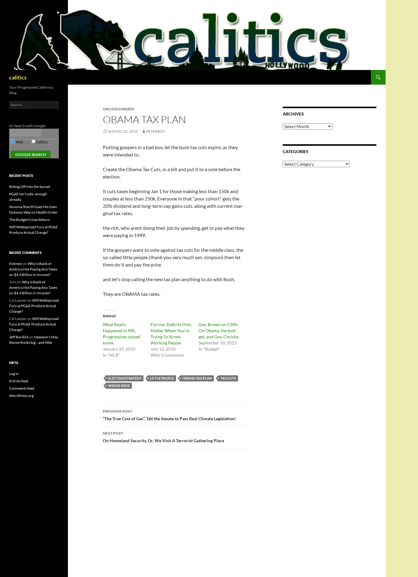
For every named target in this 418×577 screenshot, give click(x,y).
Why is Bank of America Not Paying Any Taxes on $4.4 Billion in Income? (33, 269)
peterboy (155, 131)
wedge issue (119, 386)
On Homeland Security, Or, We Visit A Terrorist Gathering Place (163, 437)
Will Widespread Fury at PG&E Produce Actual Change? (34, 306)
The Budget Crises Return (29, 219)
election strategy (124, 378)
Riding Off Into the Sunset (29, 186)
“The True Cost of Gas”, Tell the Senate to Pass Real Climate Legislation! (169, 415)
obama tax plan (197, 378)
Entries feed (18, 381)
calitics (18, 77)
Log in (14, 373)
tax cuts (228, 378)
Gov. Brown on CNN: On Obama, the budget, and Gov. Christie (219, 330)
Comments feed (21, 388)
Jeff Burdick (18, 337)
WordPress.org (21, 395)
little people (162, 378)
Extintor (15, 263)
